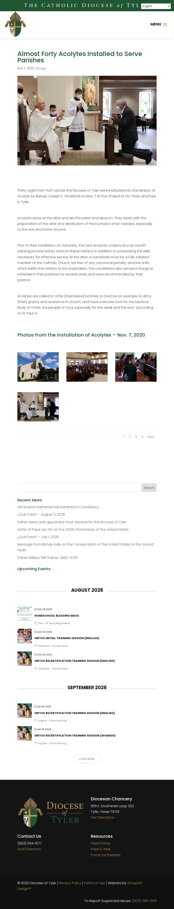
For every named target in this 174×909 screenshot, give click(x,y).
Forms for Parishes (106, 855)
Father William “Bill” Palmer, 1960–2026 (47, 557)
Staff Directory (29, 849)
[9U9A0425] (38, 381)
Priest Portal (100, 843)
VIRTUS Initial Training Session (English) (66, 638)
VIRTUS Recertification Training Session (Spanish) (74, 736)
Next (150, 436)
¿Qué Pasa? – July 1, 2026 (38, 536)
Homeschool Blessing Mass (56, 616)
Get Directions (102, 817)
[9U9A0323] (87, 381)
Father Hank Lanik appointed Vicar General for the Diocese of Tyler (71, 522)
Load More (87, 759)
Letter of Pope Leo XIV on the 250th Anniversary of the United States (73, 529)
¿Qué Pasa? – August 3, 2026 (41, 514)
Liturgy (41, 68)
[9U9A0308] (38, 421)
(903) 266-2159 (144, 900)
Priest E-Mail (100, 849)
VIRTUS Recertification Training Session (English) (74, 661)
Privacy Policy (70, 883)
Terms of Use (94, 883)
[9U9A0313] (136, 381)
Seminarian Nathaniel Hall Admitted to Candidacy (58, 507)
